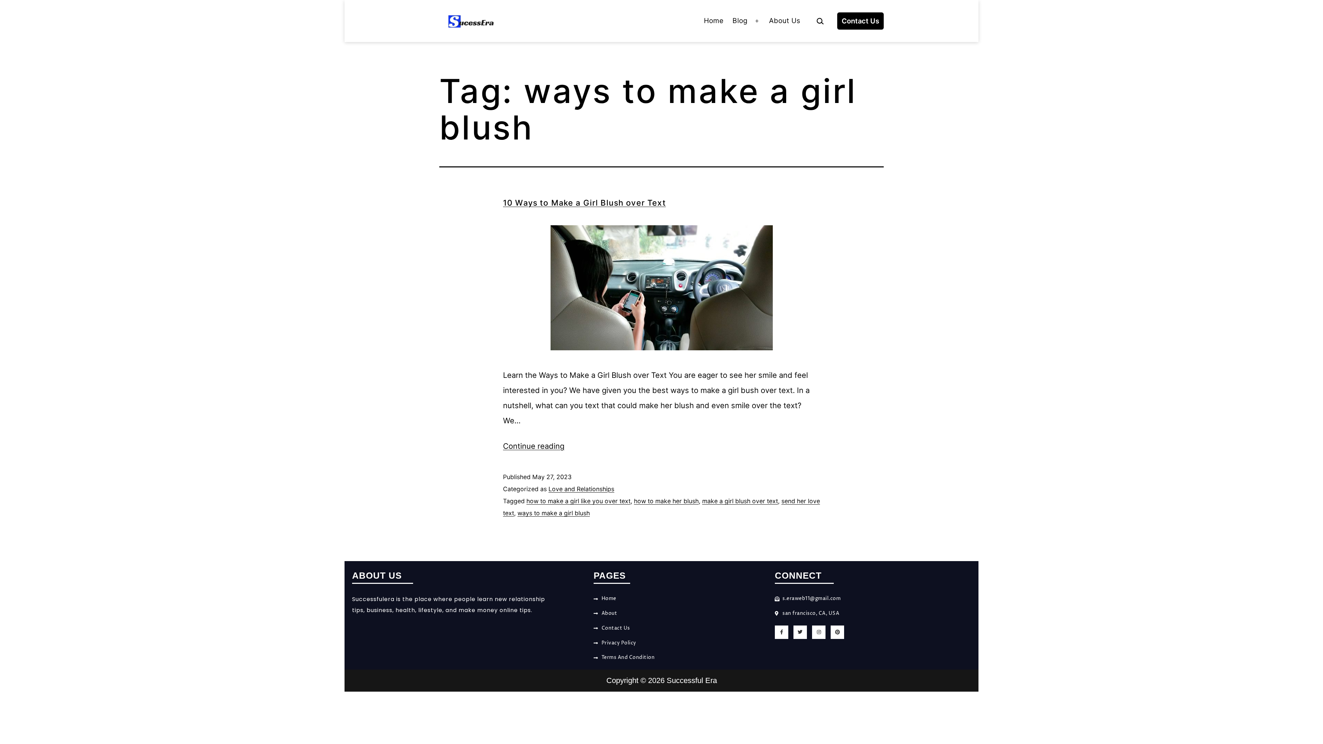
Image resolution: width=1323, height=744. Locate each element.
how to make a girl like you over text (578, 501)
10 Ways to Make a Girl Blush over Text (584, 203)
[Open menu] (757, 21)
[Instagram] (818, 632)
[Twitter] (800, 632)
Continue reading (533, 446)
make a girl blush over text (740, 501)
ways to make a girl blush (553, 513)
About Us (784, 21)
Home (714, 21)
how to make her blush (666, 501)
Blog (739, 21)
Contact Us (860, 21)
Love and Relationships (581, 489)
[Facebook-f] (781, 632)
